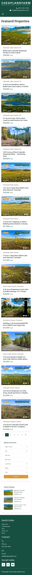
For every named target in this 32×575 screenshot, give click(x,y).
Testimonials (6, 526)
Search (16, 476)
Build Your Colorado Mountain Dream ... (19, 491)
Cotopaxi (6, 417)
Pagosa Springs (8, 316)
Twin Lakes (7, 43)
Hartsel (6, 180)
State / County (8, 447)
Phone (4, 544)
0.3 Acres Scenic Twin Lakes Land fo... (20, 505)
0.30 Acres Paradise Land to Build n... (19, 498)
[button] (2, 14)
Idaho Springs (8, 282)
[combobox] (16, 451)
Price (6, 472)
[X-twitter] (8, 564)
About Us (5, 524)
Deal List (5, 531)
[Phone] (3, 541)
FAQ (3, 529)
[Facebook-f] (3, 564)
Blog (3, 533)
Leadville (7, 144)
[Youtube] (13, 564)
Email (4, 554)
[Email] (3, 550)
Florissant (7, 383)
